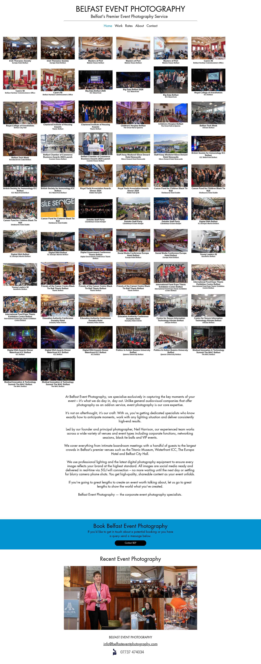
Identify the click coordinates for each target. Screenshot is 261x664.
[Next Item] (192, 598)
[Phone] (114, 650)
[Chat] (114, 654)
